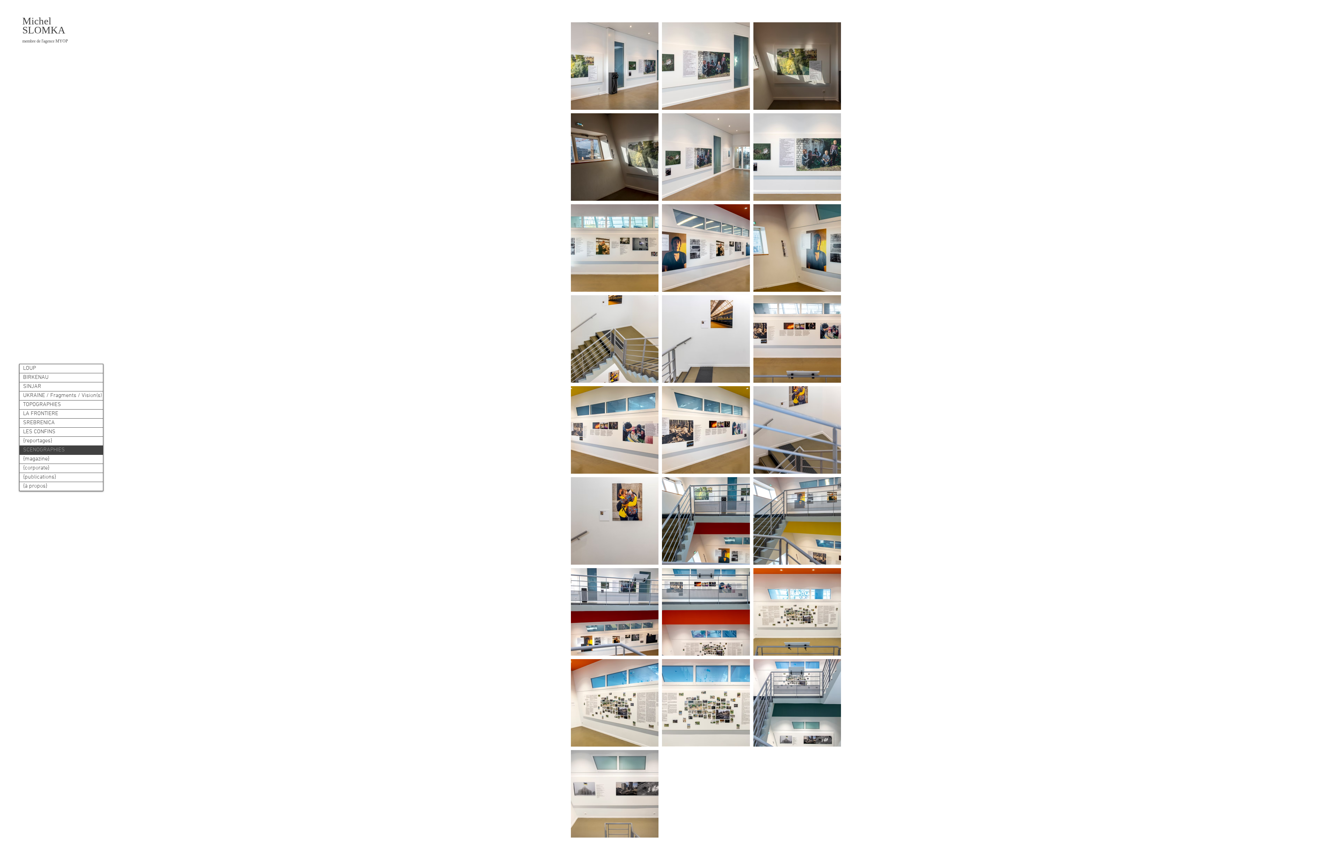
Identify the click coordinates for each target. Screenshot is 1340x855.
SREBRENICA (39, 422)
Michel (36, 20)
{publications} (39, 477)
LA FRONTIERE (40, 413)
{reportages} (37, 440)
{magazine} (36, 459)
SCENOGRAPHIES (44, 449)
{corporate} (36, 468)
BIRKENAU (36, 377)
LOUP (29, 368)
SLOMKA (45, 34)
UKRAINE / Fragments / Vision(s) (62, 395)
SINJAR (32, 386)
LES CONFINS (39, 431)
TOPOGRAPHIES (42, 404)
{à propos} (35, 486)
